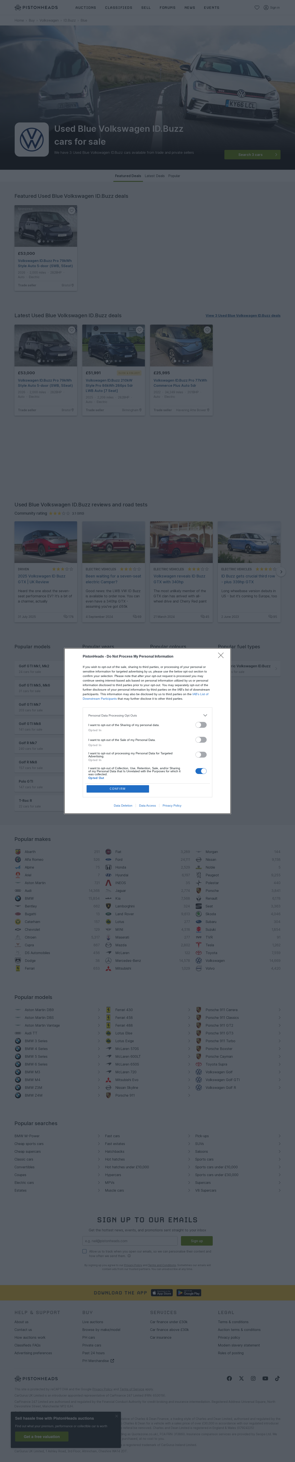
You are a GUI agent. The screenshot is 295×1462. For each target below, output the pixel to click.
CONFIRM (118, 788)
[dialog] (147, 731)
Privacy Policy (172, 805)
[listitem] (147, 715)
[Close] (222, 657)
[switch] (201, 725)
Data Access (147, 805)
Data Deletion (123, 805)
